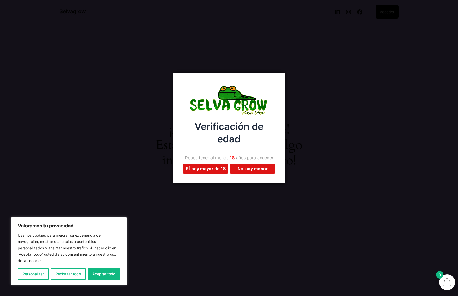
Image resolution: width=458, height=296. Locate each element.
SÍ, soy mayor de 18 (206, 168)
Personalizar (33, 274)
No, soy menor (252, 168)
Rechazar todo (68, 274)
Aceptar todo (103, 274)
